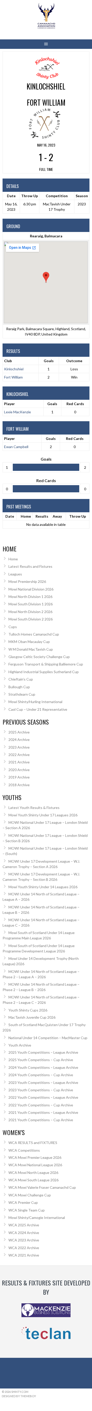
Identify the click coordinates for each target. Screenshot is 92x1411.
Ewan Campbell (16, 447)
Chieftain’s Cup (20, 679)
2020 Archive (19, 770)
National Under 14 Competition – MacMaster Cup (47, 1038)
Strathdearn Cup (21, 694)
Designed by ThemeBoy (19, 1396)
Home (26, 516)
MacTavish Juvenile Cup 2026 (31, 1017)
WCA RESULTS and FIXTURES (32, 1142)
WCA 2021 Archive (23, 1255)
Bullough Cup (19, 687)
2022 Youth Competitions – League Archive (43, 1097)
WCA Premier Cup (23, 1202)
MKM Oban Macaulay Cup (29, 641)
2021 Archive (19, 762)
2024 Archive (19, 739)
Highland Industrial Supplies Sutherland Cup (43, 672)
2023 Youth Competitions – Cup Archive (40, 1090)
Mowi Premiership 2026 (27, 581)
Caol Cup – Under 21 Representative (37, 709)
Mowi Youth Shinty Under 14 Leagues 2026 (42, 887)
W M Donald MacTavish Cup (30, 649)
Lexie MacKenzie (17, 412)
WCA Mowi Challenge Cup (29, 1195)
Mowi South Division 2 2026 (30, 619)
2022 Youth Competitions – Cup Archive (40, 1105)
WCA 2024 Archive (23, 1232)
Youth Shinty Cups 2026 (27, 1010)
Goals (52, 404)
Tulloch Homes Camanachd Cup (33, 634)
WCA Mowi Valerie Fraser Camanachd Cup (42, 1187)
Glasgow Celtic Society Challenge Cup (39, 656)
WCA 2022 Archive (23, 1248)
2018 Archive (19, 785)
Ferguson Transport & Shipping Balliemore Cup (45, 664)
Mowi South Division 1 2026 (30, 604)
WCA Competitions (24, 1150)
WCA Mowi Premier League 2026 (34, 1157)
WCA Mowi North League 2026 (33, 1172)
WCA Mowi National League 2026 (35, 1165)
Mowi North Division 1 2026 (30, 596)
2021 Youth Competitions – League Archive (43, 1112)
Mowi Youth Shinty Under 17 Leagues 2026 (42, 815)
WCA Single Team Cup (26, 1210)
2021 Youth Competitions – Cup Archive (40, 1120)
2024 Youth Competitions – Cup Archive (40, 1075)
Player (9, 404)
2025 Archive (19, 732)
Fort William (13, 377)
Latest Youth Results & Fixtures (34, 807)
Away (57, 516)
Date (9, 516)
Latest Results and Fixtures (30, 566)
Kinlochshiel (14, 369)
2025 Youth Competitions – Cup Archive (40, 1060)
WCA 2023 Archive (23, 1240)
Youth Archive (19, 1045)
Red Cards (75, 404)
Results (42, 516)
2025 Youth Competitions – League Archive (43, 1052)
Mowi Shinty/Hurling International (35, 701)
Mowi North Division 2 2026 (30, 611)
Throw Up (77, 516)
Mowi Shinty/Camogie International (36, 1217)
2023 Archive (19, 747)
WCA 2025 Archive (23, 1225)
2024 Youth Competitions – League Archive (43, 1067)
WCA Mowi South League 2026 (33, 1180)
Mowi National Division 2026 (30, 589)
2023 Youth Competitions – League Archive (43, 1082)
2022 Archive (19, 754)
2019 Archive (19, 777)
